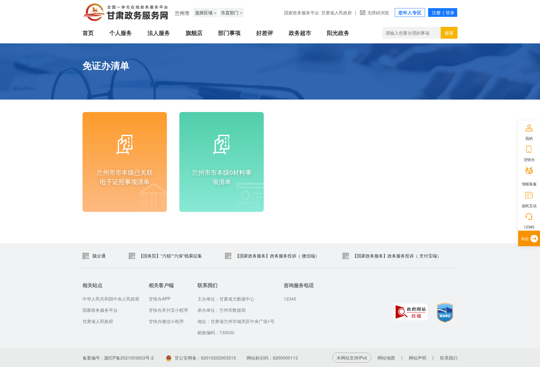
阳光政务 (338, 33)
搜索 (449, 33)
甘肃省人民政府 (336, 12)
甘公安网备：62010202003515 (205, 358)
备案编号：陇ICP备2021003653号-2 (118, 358)
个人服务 (120, 33)
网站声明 (417, 358)
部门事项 (229, 33)
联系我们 (449, 358)
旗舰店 (194, 33)
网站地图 (386, 358)
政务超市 (300, 33)
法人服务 (159, 33)
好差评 (264, 33)
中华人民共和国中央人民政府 (110, 299)
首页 (88, 33)
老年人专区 (410, 12)
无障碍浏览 (378, 12)
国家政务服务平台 (301, 12)
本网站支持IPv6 (352, 358)
